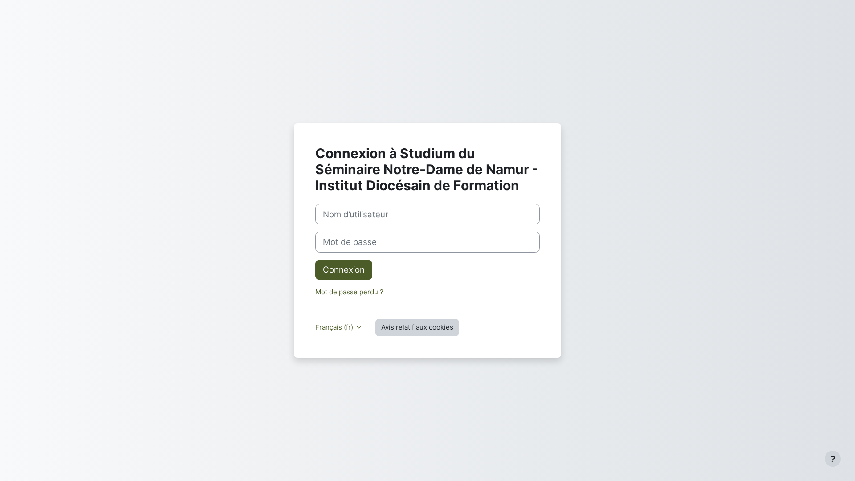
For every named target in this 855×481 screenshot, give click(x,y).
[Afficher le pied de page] (833, 459)
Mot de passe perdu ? (349, 292)
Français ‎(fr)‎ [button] (335, 327)
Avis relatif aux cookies (417, 327)
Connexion (344, 270)
